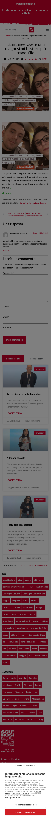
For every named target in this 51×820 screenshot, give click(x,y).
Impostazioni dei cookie (26, 805)
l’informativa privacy (20, 793)
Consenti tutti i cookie (25, 812)
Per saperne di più (12, 798)
